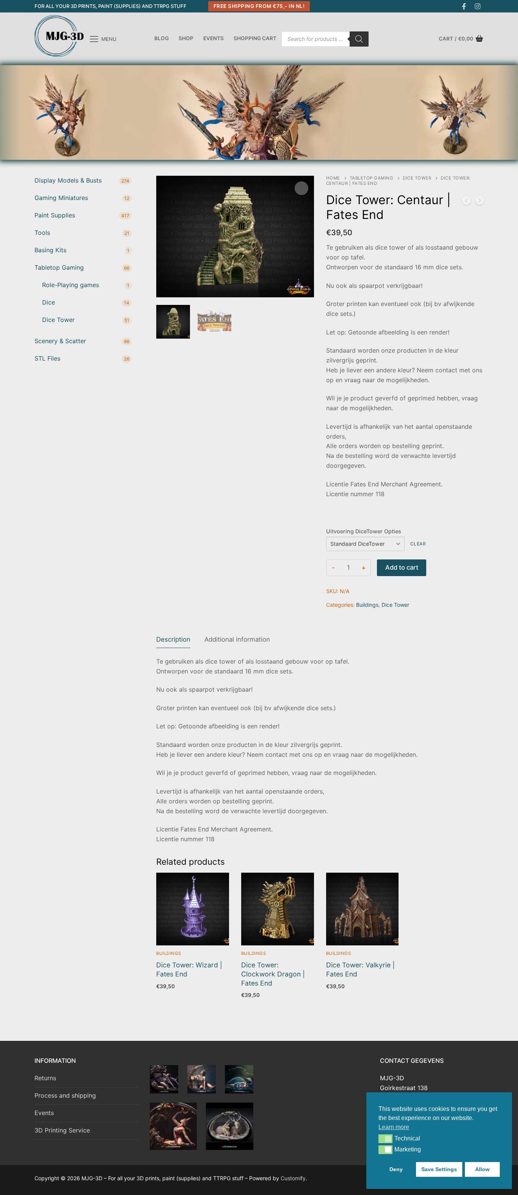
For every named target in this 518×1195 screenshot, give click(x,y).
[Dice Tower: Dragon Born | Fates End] (466, 202)
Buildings (367, 604)
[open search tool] (480, 112)
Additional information (237, 639)
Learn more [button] (393, 1127)
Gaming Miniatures (61, 198)
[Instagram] (477, 6)
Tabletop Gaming (372, 178)
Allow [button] (482, 1169)
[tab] (173, 639)
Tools (42, 232)
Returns (45, 1078)
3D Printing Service (62, 1130)
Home (333, 178)
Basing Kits (50, 250)
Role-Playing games (70, 285)
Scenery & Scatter (60, 341)
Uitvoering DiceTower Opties (363, 531)
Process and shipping (65, 1095)
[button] (385, 1138)
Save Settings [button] (439, 1169)
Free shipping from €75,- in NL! (259, 6)
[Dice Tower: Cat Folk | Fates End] (479, 202)
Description (173, 639)
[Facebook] (464, 6)
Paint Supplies (55, 215)
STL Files (47, 358)
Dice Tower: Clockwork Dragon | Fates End (273, 974)
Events (44, 1113)
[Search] (359, 39)
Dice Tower (417, 178)
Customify (293, 1178)
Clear (418, 544)
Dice (48, 302)
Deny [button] (396, 1169)
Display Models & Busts (68, 180)
